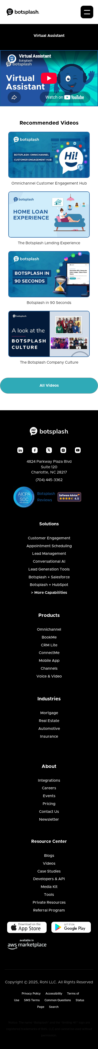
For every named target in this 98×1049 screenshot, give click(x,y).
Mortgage (49, 713)
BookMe (49, 637)
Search (54, 1006)
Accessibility (53, 993)
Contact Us (49, 812)
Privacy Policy (31, 993)
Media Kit (49, 887)
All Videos (49, 385)
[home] (23, 12)
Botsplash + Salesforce (49, 577)
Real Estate (49, 721)
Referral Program (49, 910)
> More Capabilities (49, 593)
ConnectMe (49, 653)
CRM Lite (49, 645)
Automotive (49, 729)
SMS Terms (32, 1000)
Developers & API (49, 879)
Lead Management (49, 554)
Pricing (49, 804)
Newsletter (49, 819)
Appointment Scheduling (49, 546)
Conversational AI (49, 561)
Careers (49, 788)
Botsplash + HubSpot (49, 585)
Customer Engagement (49, 538)
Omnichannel (49, 629)
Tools (49, 895)
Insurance (49, 736)
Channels (49, 668)
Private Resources (49, 902)
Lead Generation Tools (49, 569)
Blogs (49, 856)
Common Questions (57, 1000)
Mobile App (49, 661)
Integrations (49, 780)
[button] (87, 12)
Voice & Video (49, 676)
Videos (49, 863)
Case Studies (49, 871)
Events (49, 796)
